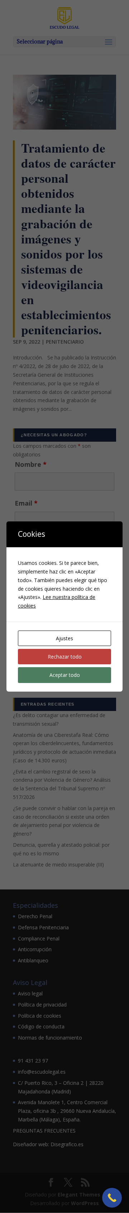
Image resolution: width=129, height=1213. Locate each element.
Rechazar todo (65, 656)
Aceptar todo (64, 674)
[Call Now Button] (112, 1198)
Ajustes (64, 638)
